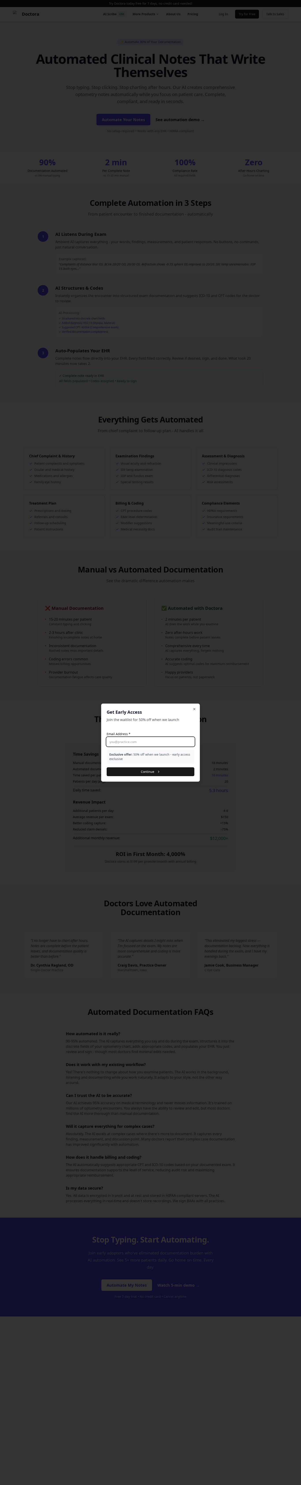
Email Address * (118, 734)
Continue (147, 772)
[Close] (194, 709)
